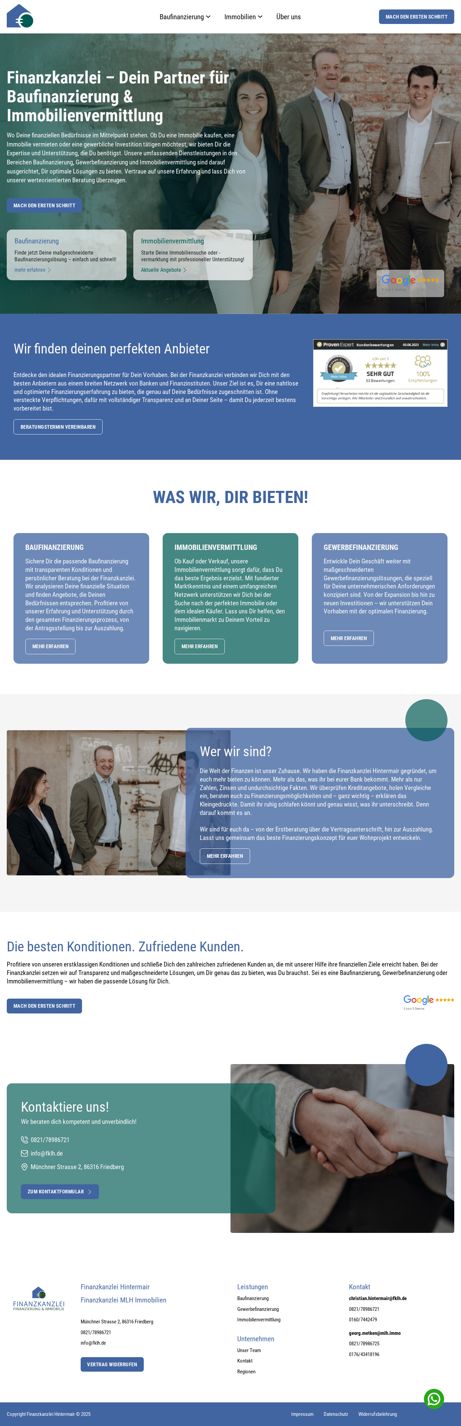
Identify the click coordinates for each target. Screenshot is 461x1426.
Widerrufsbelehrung (377, 1414)
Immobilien (240, 16)
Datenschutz (336, 1414)
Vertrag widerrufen (112, 1364)
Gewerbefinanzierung (102, 162)
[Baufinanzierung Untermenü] (208, 16)
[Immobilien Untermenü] (260, 16)
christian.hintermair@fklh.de (378, 1298)
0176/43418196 (364, 1354)
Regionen (246, 1371)
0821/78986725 (364, 1343)
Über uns (288, 16)
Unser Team (249, 1350)
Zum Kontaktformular (56, 1191)
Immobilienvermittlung (168, 162)
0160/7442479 (363, 1319)
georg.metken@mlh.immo (375, 1333)
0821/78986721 (96, 1332)
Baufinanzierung (182, 16)
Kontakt (244, 1360)
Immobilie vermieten (32, 144)
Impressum (302, 1414)
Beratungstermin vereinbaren (58, 426)
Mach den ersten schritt (44, 205)
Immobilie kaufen (199, 135)
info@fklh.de (93, 1343)
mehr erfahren (50, 646)
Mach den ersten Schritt (417, 16)
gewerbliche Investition (113, 144)
